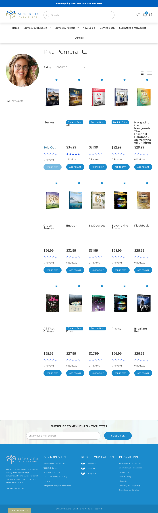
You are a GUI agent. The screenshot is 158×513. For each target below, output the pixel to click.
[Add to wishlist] (57, 80)
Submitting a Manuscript (130, 468)
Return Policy (125, 476)
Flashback (141, 225)
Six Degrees (97, 225)
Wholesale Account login (130, 463)
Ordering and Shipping (129, 485)
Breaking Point (140, 330)
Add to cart (75, 167)
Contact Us (124, 472)
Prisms (116, 328)
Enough (71, 225)
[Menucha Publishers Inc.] (22, 14)
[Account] (150, 14)
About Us (123, 481)
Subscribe (118, 435)
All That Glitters (49, 330)
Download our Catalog (129, 490)
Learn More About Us (15, 488)
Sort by (47, 67)
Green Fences (49, 227)
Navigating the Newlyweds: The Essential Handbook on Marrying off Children (142, 132)
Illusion (49, 122)
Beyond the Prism (120, 227)
